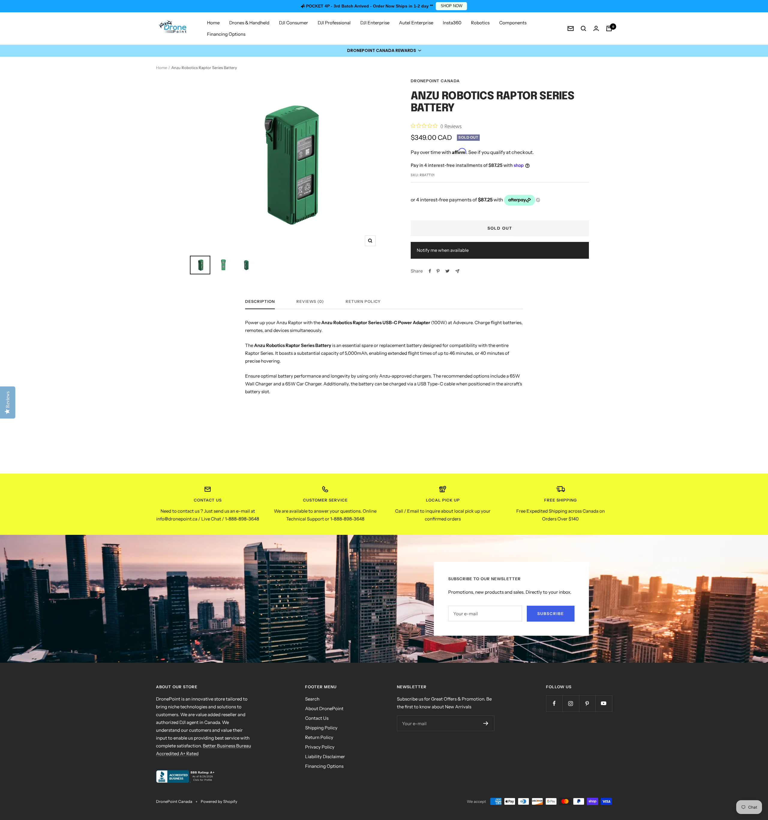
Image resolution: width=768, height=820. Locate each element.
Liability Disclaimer (325, 756)
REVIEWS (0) (310, 301)
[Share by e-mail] (457, 271)
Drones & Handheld (249, 23)
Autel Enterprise (416, 23)
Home (213, 23)
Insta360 (452, 23)
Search (312, 699)
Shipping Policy (321, 728)
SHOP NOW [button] (451, 6)
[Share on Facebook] (430, 271)
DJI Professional (334, 23)
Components (512, 23)
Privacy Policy (319, 747)
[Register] (485, 723)
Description (260, 301)
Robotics (480, 23)
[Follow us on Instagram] (570, 703)
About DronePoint (324, 708)
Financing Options (226, 34)
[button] (384, 51)
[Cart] (609, 28)
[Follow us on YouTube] (604, 703)
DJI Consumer (293, 23)
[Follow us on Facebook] (554, 703)
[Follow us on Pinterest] (587, 703)
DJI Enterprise (374, 23)
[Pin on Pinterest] (438, 271)
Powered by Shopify (219, 801)
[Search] (583, 28)
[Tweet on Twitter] (447, 271)
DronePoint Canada (435, 80)
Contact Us (316, 718)
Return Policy (363, 301)
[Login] (596, 28)
